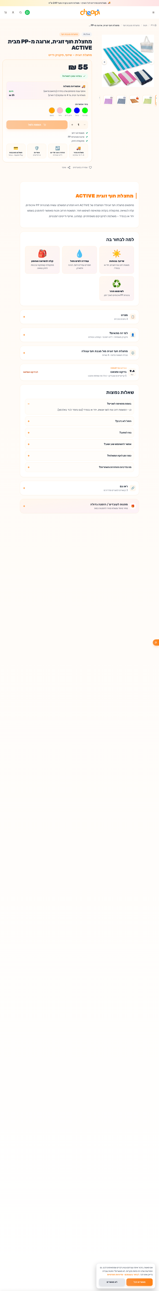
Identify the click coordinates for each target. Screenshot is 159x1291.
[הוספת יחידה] (72, 124)
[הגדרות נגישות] (156, 642)
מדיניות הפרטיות (115, 1274)
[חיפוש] (20, 12)
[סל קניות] (5, 12)
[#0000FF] (77, 110)
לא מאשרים (112, 1282)
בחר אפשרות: (81, 104)
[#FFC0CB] (60, 110)
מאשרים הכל (139, 1282)
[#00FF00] (85, 110)
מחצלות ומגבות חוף (131, 25)
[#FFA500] (52, 110)
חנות (145, 25)
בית (152, 25)
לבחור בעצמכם (132, 1274)
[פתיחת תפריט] (153, 12)
